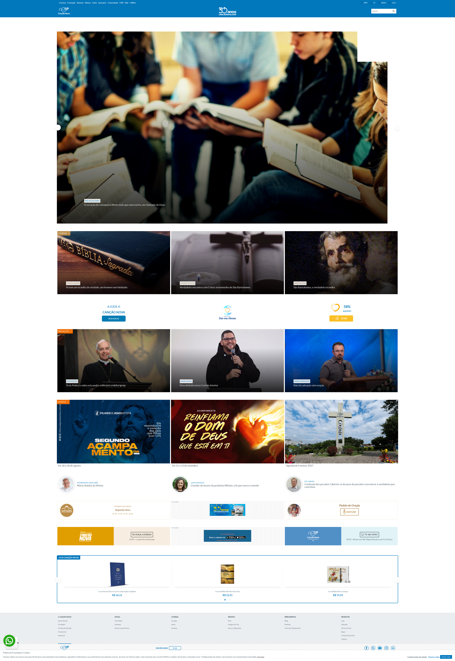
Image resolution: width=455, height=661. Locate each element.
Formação (71, 3)
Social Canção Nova (122, 628)
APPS (365, 3)
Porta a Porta (346, 628)
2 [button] (230, 600)
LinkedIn (393, 648)
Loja (342, 621)
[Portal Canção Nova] (64, 11)
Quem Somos (63, 621)
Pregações (63, 331)
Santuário (102, 3)
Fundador (61, 624)
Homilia (174, 628)
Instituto (118, 624)
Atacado (344, 624)
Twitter (373, 648)
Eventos (62, 402)
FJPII (121, 3)
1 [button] (225, 600)
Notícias (80, 3)
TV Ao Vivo (371, 534)
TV (374, 3)
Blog (286, 621)
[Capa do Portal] (227, 10)
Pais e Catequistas (234, 628)
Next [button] (397, 127)
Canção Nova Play (348, 635)
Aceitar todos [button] (446, 657)
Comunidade (113, 3)
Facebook (366, 648)
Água (343, 632)
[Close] (18, 643)
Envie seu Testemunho (293, 628)
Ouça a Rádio (143, 534)
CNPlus (344, 639)
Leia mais (260, 657)
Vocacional (62, 632)
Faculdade (118, 621)
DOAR (344, 318)
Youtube (380, 648)
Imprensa (61, 635)
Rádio (383, 3)
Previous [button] (58, 127)
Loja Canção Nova (69, 557)
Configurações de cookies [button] (417, 657)
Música (88, 3)
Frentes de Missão (64, 628)
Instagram (386, 648)
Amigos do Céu (233, 624)
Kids (229, 621)
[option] (227, 128)
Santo (173, 624)
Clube (94, 3)
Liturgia (62, 233)
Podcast (288, 624)
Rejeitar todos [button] (433, 657)
